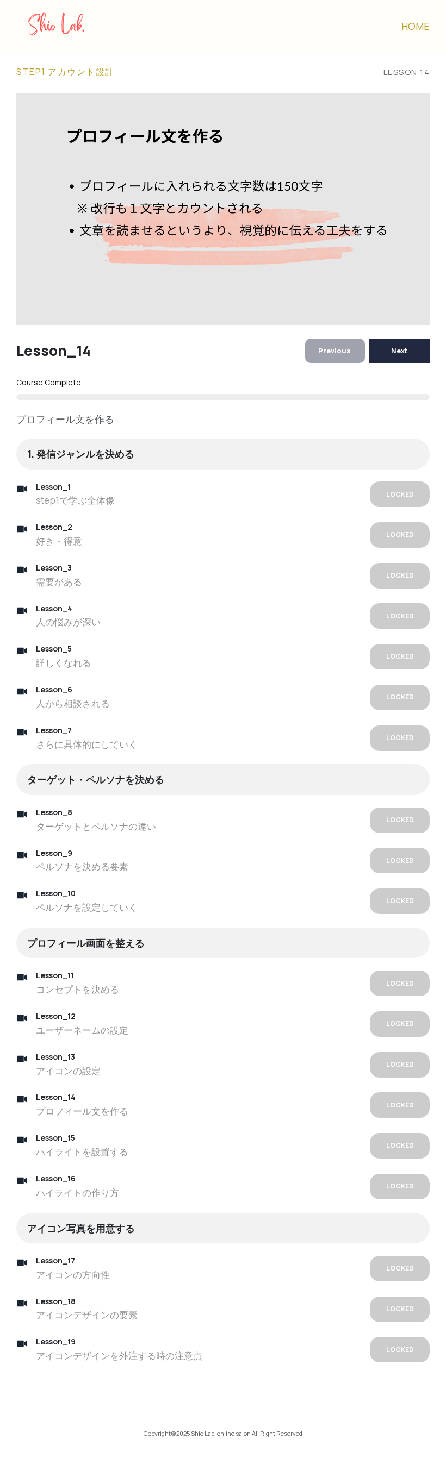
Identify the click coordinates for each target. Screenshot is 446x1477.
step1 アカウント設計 (65, 72)
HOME (415, 26)
